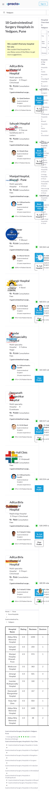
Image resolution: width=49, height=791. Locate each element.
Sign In (43, 4)
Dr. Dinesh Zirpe (22, 151)
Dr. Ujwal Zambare (23, 98)
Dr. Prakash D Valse (23, 532)
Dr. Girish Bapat (22, 306)
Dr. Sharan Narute (23, 256)
